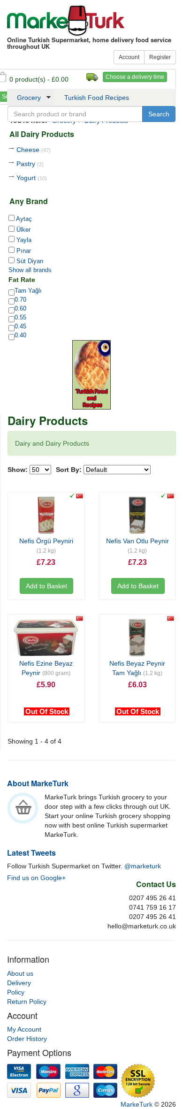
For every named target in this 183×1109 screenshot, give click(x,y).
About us (20, 973)
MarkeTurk (65, 21)
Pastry (30, 163)
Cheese (33, 149)
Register (160, 57)
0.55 (20, 317)
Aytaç (23, 218)
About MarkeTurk (38, 783)
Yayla (23, 239)
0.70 (20, 299)
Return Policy (26, 1001)
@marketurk (142, 866)
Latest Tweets (31, 852)
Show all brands (30, 269)
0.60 (20, 308)
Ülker (22, 229)
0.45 (20, 326)
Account (129, 57)
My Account (24, 1029)
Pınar (23, 250)
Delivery (19, 983)
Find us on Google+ (36, 877)
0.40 (20, 335)
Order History (27, 1038)
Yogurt (31, 178)
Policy (15, 992)
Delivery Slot (92, 77)
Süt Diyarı (29, 261)
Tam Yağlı (28, 290)
